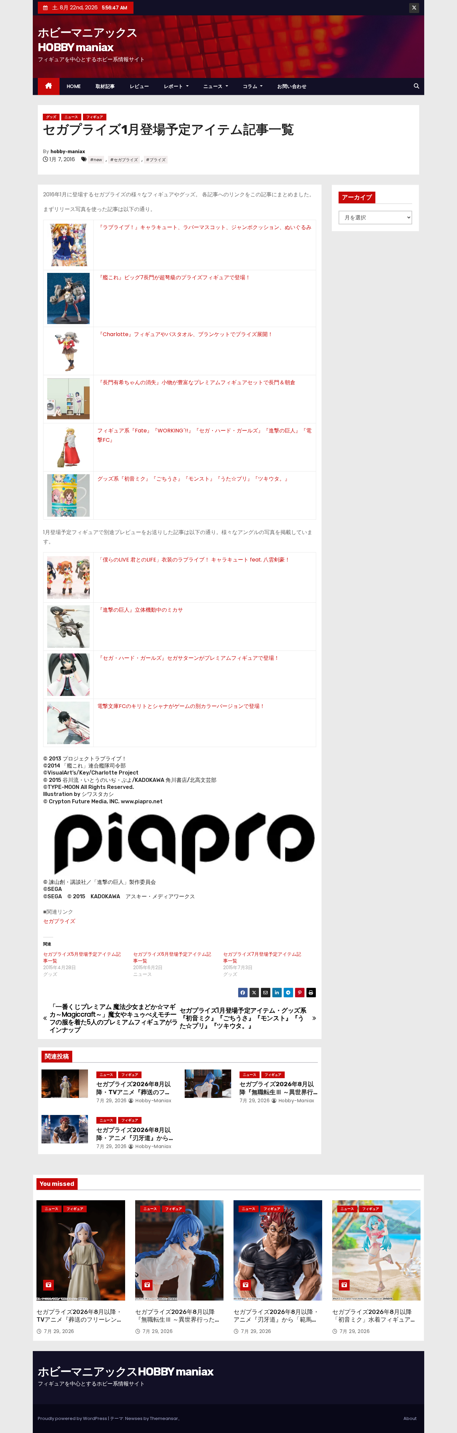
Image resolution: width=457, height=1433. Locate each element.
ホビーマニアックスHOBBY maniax (125, 1371)
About (410, 1418)
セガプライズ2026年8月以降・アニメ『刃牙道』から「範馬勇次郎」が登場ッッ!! (134, 1138)
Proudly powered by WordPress (73, 1418)
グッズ (51, 116)
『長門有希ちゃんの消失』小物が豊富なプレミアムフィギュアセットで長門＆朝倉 (196, 382)
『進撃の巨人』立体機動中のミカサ (140, 610)
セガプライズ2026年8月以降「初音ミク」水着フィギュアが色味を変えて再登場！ (374, 1320)
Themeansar (164, 1418)
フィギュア (94, 116)
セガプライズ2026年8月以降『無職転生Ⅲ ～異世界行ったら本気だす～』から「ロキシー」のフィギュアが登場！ (178, 1324)
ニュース (213, 86)
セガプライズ (59, 921)
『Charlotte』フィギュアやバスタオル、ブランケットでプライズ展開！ (185, 334)
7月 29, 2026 (111, 1100)
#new (96, 160)
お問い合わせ (291, 86)
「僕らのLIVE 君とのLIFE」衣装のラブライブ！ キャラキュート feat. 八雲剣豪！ (193, 560)
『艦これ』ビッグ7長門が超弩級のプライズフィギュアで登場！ (174, 277)
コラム (251, 86)
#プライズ (156, 160)
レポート (174, 86)
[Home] (49, 86)
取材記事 (105, 86)
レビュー (139, 86)
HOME (74, 86)
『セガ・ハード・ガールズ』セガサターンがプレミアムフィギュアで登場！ (188, 658)
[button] (416, 86)
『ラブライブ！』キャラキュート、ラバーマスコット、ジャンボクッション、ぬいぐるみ (204, 227)
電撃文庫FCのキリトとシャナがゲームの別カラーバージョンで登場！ (181, 706)
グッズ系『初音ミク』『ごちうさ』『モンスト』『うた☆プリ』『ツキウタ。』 (193, 479)
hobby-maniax (68, 152)
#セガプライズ (124, 160)
